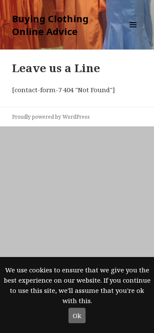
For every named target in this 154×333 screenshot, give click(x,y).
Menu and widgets (133, 33)
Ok (77, 315)
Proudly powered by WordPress (51, 116)
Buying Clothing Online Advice (50, 25)
